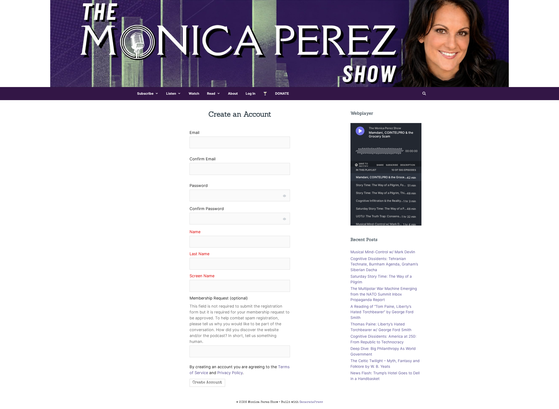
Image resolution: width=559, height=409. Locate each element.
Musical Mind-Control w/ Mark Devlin (382, 252)
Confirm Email (203, 159)
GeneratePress (311, 402)
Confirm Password (207, 208)
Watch (194, 93)
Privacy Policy (230, 372)
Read (211, 93)
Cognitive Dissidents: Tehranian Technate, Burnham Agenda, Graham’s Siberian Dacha (384, 264)
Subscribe (145, 93)
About (233, 93)
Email (194, 132)
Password (199, 185)
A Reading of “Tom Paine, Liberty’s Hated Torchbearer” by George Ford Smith (382, 312)
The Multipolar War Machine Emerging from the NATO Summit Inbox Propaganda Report (383, 294)
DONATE (282, 93)
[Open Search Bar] (424, 93)
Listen (171, 93)
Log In (250, 93)
